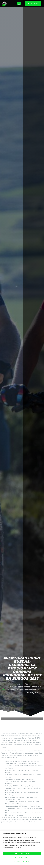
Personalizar (22, 857)
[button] (19, 3)
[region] (22, 847)
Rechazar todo (22, 862)
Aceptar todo (22, 853)
